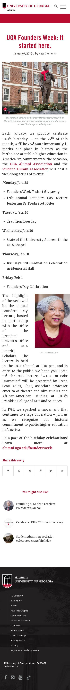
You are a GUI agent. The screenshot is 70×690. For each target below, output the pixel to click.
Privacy (14, 645)
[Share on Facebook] (8, 471)
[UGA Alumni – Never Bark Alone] (25, 7)
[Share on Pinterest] (40, 471)
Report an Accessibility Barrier (25, 650)
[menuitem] (56, 7)
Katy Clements (48, 53)
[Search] (56, 7)
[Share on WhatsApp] (29, 471)
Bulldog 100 (16, 600)
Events (14, 605)
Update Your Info (19, 615)
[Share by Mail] (62, 471)
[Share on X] (19, 471)
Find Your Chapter (19, 610)
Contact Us (16, 625)
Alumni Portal (17, 630)
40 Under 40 (17, 595)
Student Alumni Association (25, 169)
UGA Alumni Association (31, 164)
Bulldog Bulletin (18, 640)
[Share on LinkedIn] (51, 471)
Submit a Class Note (20, 620)
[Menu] (63, 7)
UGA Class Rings (18, 635)
